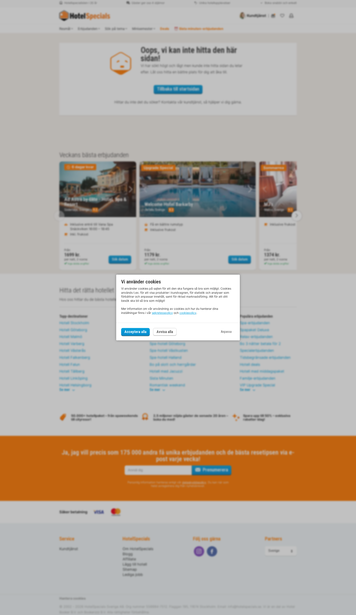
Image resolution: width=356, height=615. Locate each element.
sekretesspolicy (162, 313)
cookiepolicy (187, 313)
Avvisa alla (165, 332)
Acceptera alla (135, 332)
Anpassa (226, 332)
